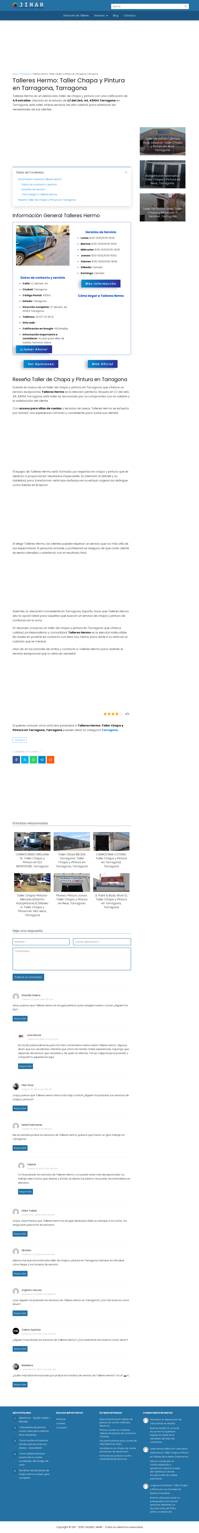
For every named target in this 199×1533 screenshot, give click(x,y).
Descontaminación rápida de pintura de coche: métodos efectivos (116, 1422)
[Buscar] (186, 6)
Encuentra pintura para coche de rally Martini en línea (118, 1442)
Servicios (99, 15)
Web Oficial (102, 363)
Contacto (130, 15)
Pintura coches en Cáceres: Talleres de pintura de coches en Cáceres (118, 1433)
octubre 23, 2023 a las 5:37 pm (42, 1039)
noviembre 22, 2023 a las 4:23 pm (39, 1369)
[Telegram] (42, 759)
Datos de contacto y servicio (39, 184)
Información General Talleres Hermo (40, 179)
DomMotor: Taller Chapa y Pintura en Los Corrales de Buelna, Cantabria (169, 1489)
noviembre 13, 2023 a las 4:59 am (39, 1294)
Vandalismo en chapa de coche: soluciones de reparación (118, 1450)
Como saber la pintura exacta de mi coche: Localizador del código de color (34, 1459)
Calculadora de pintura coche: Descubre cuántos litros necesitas (34, 1431)
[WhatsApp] (33, 759)
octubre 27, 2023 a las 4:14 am (37, 1089)
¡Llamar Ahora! (34, 349)
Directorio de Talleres (76, 15)
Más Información (101, 283)
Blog (115, 15)
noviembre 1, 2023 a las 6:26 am (38, 1214)
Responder (20, 1018)
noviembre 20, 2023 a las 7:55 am (39, 1333)
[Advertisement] (99, 47)
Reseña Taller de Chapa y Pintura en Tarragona (47, 200)
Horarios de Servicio (33, 189)
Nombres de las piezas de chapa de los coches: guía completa (34, 1474)
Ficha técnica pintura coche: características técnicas (115, 1457)
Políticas (61, 1419)
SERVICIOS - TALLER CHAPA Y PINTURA (34, 1419)
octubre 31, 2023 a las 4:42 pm (42, 1168)
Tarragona (19, 739)
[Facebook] (16, 759)
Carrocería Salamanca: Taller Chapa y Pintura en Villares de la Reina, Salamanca (169, 1452)
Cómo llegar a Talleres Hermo (39, 194)
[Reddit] (50, 759)
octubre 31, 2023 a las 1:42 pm (37, 1128)
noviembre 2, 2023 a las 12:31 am (38, 1254)
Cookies (60, 1423)
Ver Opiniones (41, 363)
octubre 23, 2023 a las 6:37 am (37, 999)
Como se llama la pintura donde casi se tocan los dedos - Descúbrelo (33, 1444)
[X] (25, 759)
